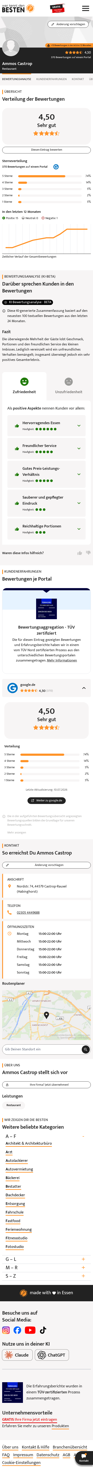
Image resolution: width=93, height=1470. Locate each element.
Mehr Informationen (62, 660)
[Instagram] (6, 1330)
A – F (45, 1136)
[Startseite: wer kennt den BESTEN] (18, 8)
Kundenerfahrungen (51, 79)
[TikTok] (43, 1330)
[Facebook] (17, 1330)
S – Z (45, 1276)
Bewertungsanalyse (16, 79)
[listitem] (29, 1144)
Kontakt (78, 79)
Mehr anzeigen (16, 832)
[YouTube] (30, 1330)
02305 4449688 (28, 913)
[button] (84, 1458)
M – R (45, 1267)
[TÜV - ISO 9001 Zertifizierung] (12, 1392)
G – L (45, 1259)
